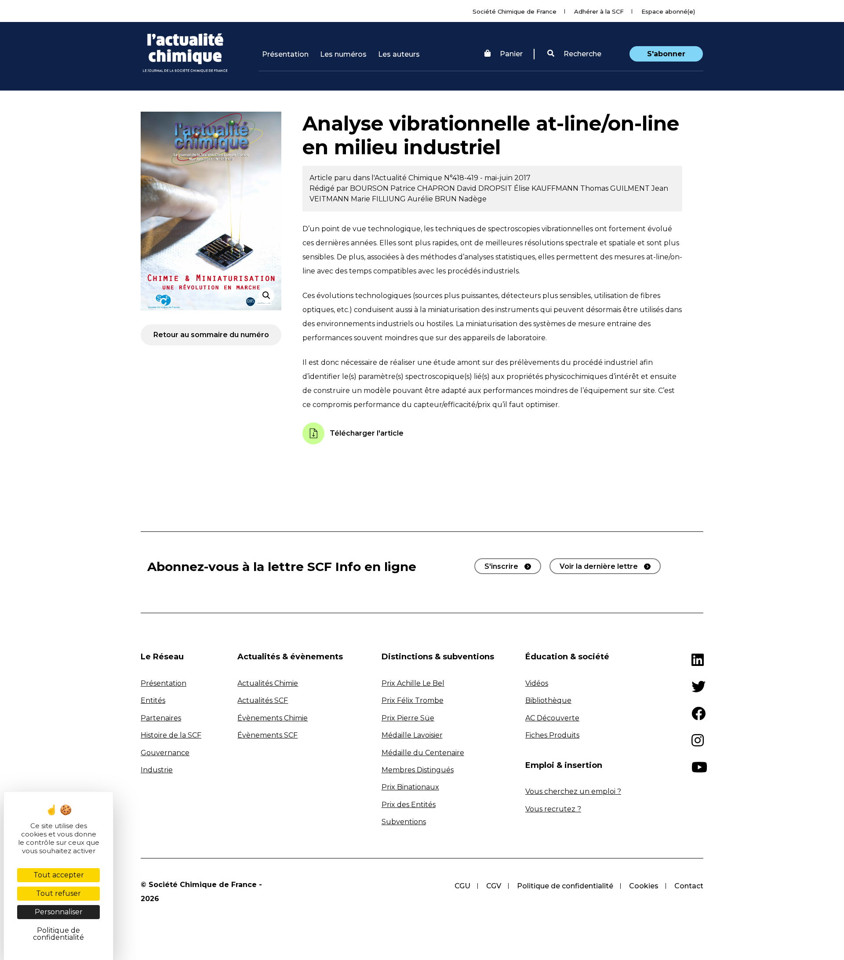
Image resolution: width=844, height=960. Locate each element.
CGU (462, 886)
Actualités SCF (262, 700)
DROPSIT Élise (504, 188)
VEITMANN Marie (340, 199)
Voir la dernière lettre (599, 566)
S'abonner (666, 54)
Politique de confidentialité (565, 886)
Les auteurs (399, 54)
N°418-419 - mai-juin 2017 (487, 178)
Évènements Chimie (272, 718)
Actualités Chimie (267, 683)
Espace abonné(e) (668, 11)
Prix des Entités (409, 804)
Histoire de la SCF (171, 735)
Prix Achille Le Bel (413, 683)
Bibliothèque (548, 700)
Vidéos (536, 683)
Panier (511, 54)
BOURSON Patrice (383, 188)
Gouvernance (165, 753)
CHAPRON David (447, 188)
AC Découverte (552, 718)
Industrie (157, 770)
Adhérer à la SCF (599, 11)
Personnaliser (59, 912)
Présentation (285, 54)
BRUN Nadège (461, 199)
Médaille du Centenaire (423, 753)
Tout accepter (58, 875)
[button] (574, 54)
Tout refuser (58, 893)
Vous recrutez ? (553, 809)
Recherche (581, 54)
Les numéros (343, 54)
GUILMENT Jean (639, 188)
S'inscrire (501, 566)
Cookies (643, 886)
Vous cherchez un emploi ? (573, 791)
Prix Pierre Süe (408, 718)
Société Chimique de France (515, 11)
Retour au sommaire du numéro (211, 335)
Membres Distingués (418, 770)
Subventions (404, 822)
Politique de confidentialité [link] (58, 934)
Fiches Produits (552, 735)
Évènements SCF (267, 735)
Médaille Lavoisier (412, 735)
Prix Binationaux (410, 787)
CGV (493, 886)
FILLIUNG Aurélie (403, 199)
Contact (688, 886)
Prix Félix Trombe (413, 700)
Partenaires (161, 718)
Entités (153, 700)
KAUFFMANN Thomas (570, 188)
